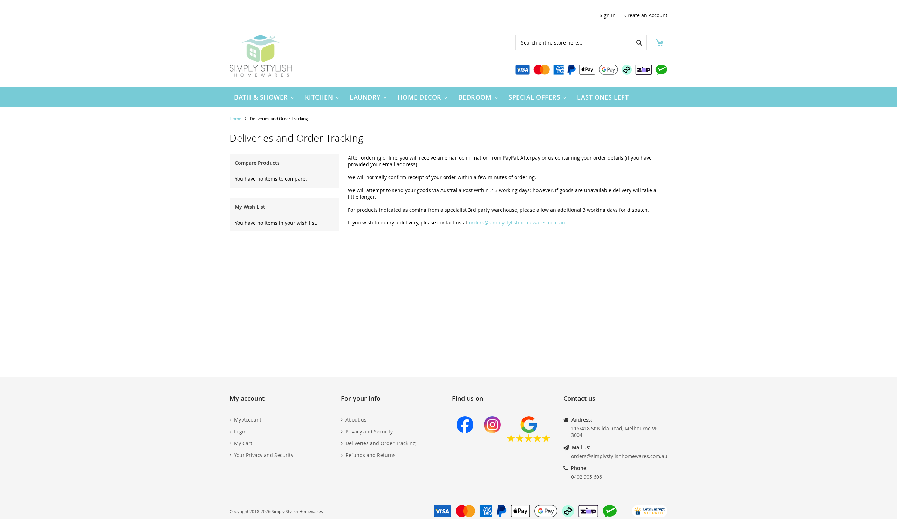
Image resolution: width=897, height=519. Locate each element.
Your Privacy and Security (263, 455)
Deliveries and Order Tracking (380, 443)
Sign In (608, 15)
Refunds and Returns (370, 455)
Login (240, 431)
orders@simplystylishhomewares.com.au (517, 222)
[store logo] (261, 56)
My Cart (243, 443)
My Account (247, 419)
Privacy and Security (369, 431)
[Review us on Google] (528, 440)
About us (356, 419)
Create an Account (645, 15)
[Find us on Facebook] (465, 440)
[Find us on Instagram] (492, 440)
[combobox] (581, 42)
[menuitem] (262, 97)
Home (236, 118)
